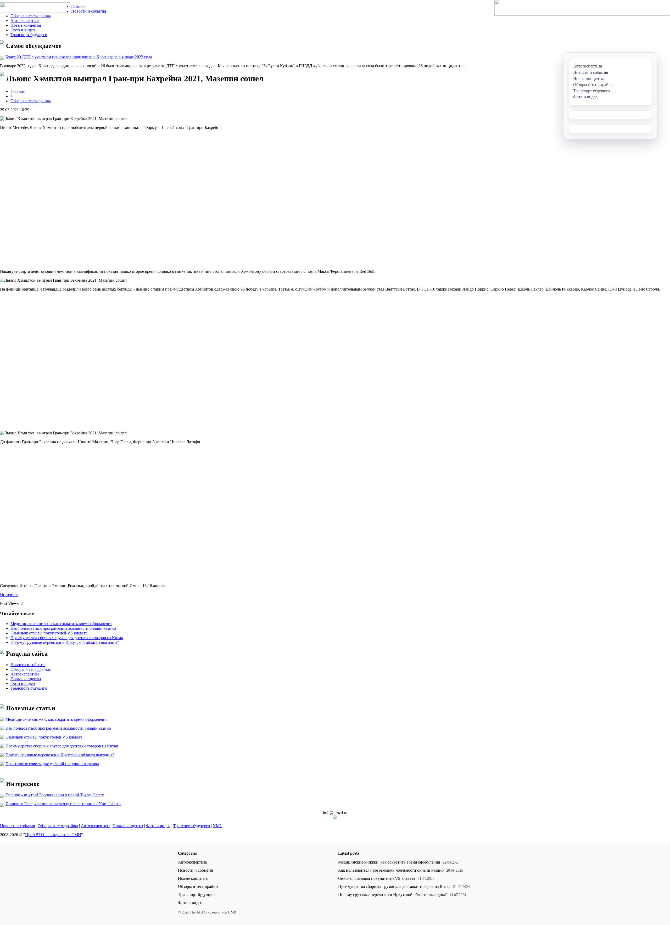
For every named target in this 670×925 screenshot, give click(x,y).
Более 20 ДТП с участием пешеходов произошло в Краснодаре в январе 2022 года (78, 57)
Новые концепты (25, 25)
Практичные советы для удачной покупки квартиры (52, 764)
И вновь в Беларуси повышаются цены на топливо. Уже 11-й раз (63, 804)
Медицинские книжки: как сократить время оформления (61, 623)
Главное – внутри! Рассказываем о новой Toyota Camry (54, 795)
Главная (78, 6)
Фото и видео (22, 30)
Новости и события (88, 11)
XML (217, 826)
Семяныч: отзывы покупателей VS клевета (48, 633)
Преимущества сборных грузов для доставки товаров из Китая (66, 637)
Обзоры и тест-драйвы (30, 16)
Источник (9, 594)
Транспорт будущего (28, 34)
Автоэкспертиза (24, 20)
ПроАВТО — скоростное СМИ (53, 834)
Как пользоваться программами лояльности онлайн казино (63, 628)
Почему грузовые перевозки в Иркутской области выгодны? (64, 642)
